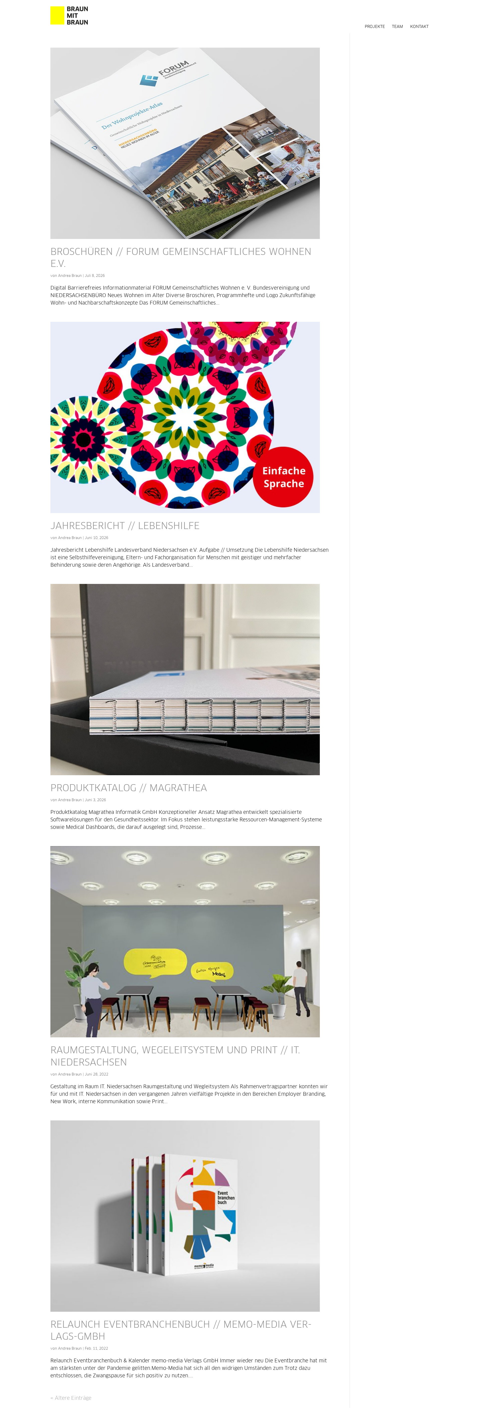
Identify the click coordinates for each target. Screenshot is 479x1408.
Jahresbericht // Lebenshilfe (125, 526)
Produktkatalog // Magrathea (128, 788)
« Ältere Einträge (70, 1398)
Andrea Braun (70, 276)
